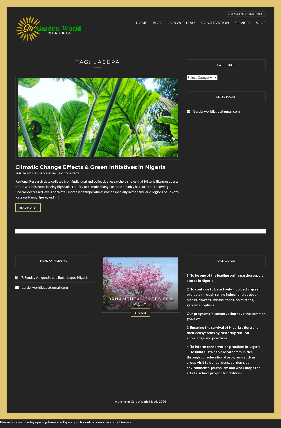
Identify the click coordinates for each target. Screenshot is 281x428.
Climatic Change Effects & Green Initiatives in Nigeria (90, 167)
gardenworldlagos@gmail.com (45, 287)
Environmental (46, 173)
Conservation (215, 22)
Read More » (28, 207)
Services (242, 22)
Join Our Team (182, 22)
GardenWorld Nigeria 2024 (148, 401)
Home (141, 22)
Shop (261, 22)
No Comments (69, 173)
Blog (157, 22)
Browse (140, 312)
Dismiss (125, 422)
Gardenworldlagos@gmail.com (216, 111)
